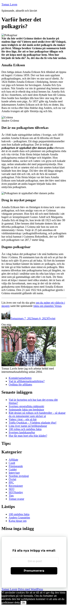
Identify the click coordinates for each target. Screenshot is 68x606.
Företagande (16, 466)
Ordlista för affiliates (20, 384)
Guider (13, 469)
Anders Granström (19, 517)
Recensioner (16, 485)
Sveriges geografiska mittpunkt (26, 406)
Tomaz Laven (9, 4)
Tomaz (14, 318)
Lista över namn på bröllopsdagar (28, 425)
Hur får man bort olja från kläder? (28, 435)
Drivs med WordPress (30, 589)
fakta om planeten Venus (47, 305)
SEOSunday (16, 492)
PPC (11, 482)
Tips (11, 495)
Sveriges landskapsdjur (22, 432)
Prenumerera (34, 570)
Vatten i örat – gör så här (23, 419)
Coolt (12, 462)
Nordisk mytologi (19, 476)
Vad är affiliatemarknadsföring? (27, 381)
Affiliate (13, 459)
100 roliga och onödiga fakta (25, 429)
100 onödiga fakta (19, 514)
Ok (23, 602)
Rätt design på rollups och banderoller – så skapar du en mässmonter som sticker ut (37, 414)
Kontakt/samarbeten (20, 377)
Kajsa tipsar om (17, 520)
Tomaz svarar (16, 498)
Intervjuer (14, 472)
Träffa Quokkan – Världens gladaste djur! (32, 422)
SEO (11, 489)
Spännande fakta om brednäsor (26, 409)
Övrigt (51, 318)
